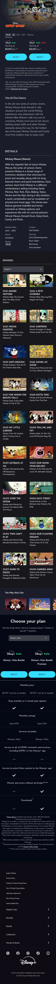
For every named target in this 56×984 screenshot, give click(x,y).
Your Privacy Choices (12, 898)
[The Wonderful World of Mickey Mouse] (15, 604)
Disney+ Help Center (31, 847)
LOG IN (48, 4)
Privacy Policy (10, 878)
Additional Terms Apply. (19, 89)
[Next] (51, 603)
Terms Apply (11, 817)
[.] (8, 953)
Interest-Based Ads (12, 903)
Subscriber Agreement (13, 893)
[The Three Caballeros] (39, 604)
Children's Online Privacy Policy (16, 883)
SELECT (16, 57)
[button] (28, 909)
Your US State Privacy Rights (15, 888)
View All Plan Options (15, 97)
